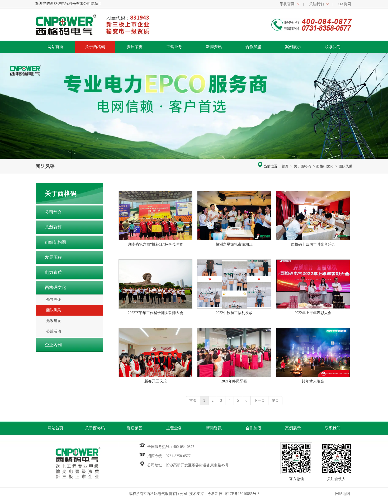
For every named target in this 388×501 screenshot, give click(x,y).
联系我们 (332, 428)
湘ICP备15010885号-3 (242, 494)
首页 (285, 166)
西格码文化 (324, 166)
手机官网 (287, 4)
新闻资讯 (214, 428)
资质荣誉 (135, 428)
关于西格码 (302, 166)
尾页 (275, 400)
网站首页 (55, 428)
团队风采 (345, 166)
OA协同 (344, 4)
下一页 (259, 400)
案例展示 (293, 428)
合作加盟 (253, 428)
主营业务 (174, 428)
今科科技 (215, 494)
